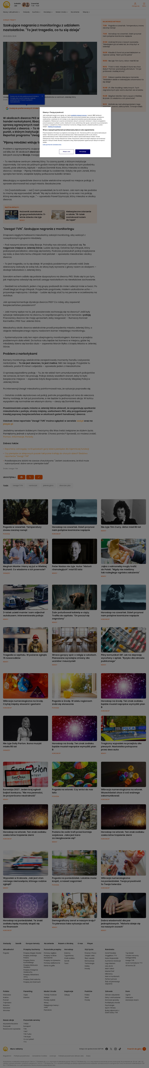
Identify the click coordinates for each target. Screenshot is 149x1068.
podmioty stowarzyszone (79, 115)
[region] (75, 132)
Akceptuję (82, 151)
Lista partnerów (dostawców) (52, 144)
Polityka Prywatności (54, 126)
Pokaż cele (66, 151)
